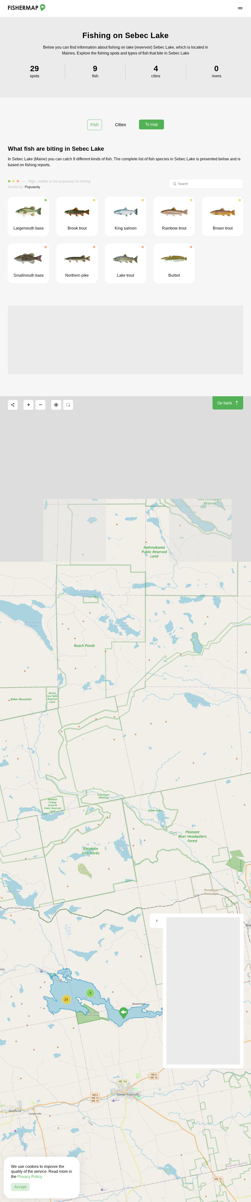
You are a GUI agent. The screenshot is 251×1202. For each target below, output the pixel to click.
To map (151, 124)
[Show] (123, 1013)
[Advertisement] (125, 339)
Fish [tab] (94, 124)
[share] (12, 405)
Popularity (32, 187)
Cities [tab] (120, 124)
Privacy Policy (29, 1177)
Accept (20, 1187)
